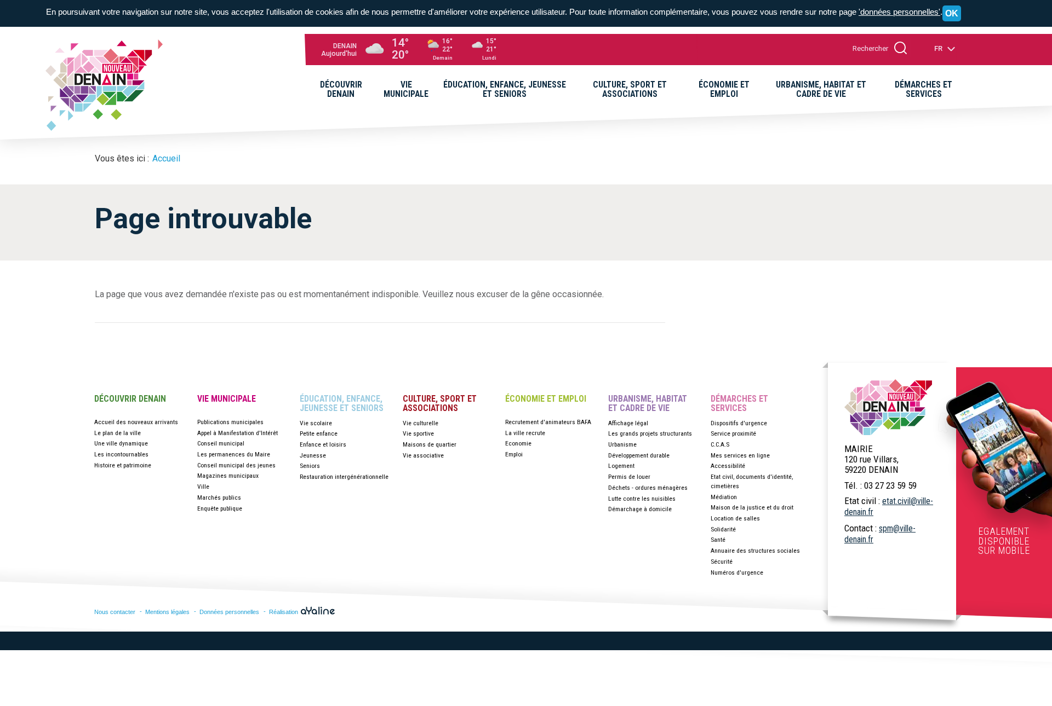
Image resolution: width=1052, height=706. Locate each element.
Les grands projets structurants (650, 433)
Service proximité (733, 433)
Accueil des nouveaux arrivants (136, 422)
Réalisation (284, 612)
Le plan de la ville (117, 433)
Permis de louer (629, 477)
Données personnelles (229, 612)
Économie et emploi (545, 399)
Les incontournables (121, 454)
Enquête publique (219, 508)
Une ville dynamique (121, 443)
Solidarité (723, 529)
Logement (621, 466)
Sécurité (722, 561)
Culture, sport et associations (440, 403)
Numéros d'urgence (737, 572)
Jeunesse (313, 455)
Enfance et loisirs (323, 444)
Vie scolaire (316, 423)
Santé (718, 539)
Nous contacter (114, 612)
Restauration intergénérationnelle (344, 477)
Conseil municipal (220, 443)
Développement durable (639, 455)
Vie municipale (226, 399)
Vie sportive (418, 433)
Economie (518, 443)
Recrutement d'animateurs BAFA (548, 422)
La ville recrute (525, 433)
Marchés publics (219, 497)
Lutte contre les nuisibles (642, 498)
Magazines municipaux (228, 475)
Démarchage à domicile (640, 509)
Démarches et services (739, 403)
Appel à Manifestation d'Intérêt (237, 433)
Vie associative (423, 455)
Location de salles (735, 518)
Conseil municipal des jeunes (236, 465)
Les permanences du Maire (233, 454)
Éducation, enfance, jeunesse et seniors (342, 403)
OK (951, 13)
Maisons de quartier (429, 444)
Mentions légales (167, 612)
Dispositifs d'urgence (739, 423)
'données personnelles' (899, 11)
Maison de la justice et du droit (752, 507)
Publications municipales (230, 422)
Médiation (724, 497)
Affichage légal (628, 423)
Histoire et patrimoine (122, 465)
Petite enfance (319, 433)
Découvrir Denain (130, 399)
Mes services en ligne (740, 455)
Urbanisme (622, 444)
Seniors (310, 466)
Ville (203, 486)
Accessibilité (728, 466)
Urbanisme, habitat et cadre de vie (647, 403)
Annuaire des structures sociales (755, 550)
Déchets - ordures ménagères (648, 487)
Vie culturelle (420, 423)
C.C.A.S (720, 444)
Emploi (514, 454)
